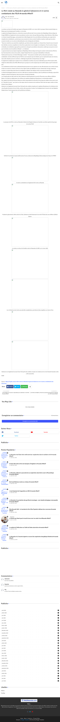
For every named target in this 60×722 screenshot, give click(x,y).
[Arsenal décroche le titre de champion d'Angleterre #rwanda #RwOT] (4, 464)
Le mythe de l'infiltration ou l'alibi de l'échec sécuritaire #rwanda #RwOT (28, 527)
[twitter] (30, 712)
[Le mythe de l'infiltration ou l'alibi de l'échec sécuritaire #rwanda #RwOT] (4, 528)
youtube (46, 432)
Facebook (11, 386)
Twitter (17, 386)
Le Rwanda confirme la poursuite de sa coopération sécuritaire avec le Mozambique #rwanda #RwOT (31, 473)
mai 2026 (30, 618)
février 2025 (30, 655)
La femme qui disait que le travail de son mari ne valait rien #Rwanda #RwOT (30, 518)
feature (2, 690)
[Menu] (2, 2)
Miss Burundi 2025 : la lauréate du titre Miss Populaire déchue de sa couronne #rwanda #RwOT (32, 510)
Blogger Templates (25, 719)
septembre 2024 (30, 668)
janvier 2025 (30, 658)
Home (21, 718)
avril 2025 (30, 650)
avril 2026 (30, 620)
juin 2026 (30, 615)
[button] (58, 2)
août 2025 (30, 640)
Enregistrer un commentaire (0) (30, 421)
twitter (16, 436)
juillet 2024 (30, 673)
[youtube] (32, 712)
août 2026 (30, 610)
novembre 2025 (30, 633)
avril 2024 (30, 680)
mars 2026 (30, 623)
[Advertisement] (30, 560)
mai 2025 (30, 648)
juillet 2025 (30, 643)
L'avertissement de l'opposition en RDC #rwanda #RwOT (24, 491)
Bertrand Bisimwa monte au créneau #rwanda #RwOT (23, 482)
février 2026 (30, 625)
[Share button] (30, 386)
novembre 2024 (30, 663)
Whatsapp (25, 386)
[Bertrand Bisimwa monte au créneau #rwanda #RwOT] (4, 483)
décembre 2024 (30, 660)
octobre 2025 (30, 635)
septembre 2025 (30, 638)
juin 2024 (30, 675)
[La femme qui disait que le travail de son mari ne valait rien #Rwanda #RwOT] (4, 519)
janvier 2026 (30, 628)
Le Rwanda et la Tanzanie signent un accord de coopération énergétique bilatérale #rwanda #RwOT (33, 537)
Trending (3, 693)
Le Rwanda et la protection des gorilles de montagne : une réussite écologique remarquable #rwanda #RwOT (33, 500)
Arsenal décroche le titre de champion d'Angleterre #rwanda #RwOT (27, 463)
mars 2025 (30, 653)
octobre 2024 (30, 665)
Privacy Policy (36, 718)
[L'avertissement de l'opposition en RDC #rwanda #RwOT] (4, 492)
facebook (16, 432)
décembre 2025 (30, 630)
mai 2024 (30, 678)
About (25, 718)
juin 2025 (30, 645)
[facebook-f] (28, 712)
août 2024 (30, 670)
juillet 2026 (30, 612)
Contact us (29, 718)
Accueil (3, 8)
